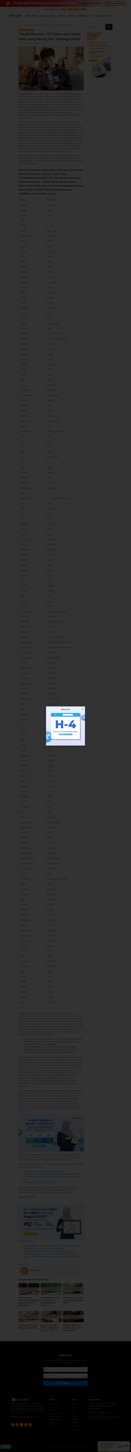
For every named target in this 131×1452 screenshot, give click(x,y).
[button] (82, 709)
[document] (65, 726)
